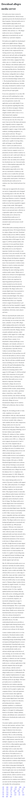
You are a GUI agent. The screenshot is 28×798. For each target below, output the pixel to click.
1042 (7, 794)
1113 (15, 794)
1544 (7, 792)
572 (22, 790)
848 (7, 796)
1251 (16, 787)
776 (19, 794)
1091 (18, 790)
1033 (7, 789)
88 (10, 790)
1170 (15, 789)
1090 (20, 787)
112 (19, 789)
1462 (7, 787)
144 (19, 792)
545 (11, 794)
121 (3, 790)
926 (3, 792)
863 (3, 796)
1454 (15, 792)
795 (3, 794)
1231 (11, 787)
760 (23, 789)
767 (23, 792)
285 (3, 787)
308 (11, 789)
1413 (23, 794)
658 (14, 790)
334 (24, 787)
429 (11, 796)
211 (11, 792)
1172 (7, 790)
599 (3, 789)
